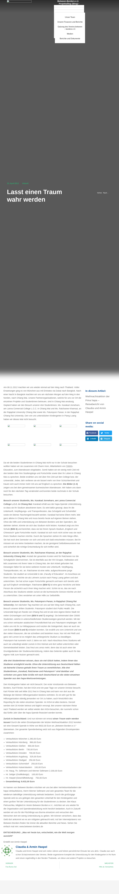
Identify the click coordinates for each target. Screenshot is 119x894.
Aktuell (25, 183)
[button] (91, 433)
